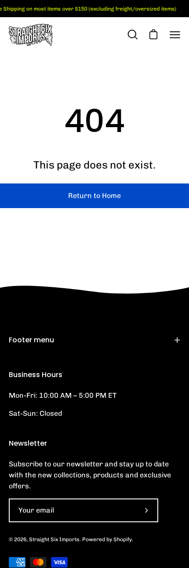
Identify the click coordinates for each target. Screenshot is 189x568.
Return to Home (94, 195)
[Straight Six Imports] (31, 35)
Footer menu (31, 340)
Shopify (122, 539)
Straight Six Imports (54, 539)
